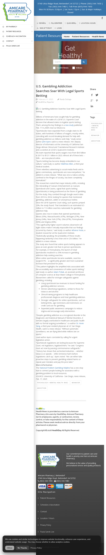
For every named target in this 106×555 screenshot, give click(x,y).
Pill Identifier (56, 23)
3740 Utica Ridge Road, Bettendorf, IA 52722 (58, 3)
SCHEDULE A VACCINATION (16, 36)
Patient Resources (80, 36)
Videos (79, 67)
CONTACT (10, 41)
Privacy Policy (45, 525)
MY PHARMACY (11, 27)
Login (59, 28)
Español (42, 23)
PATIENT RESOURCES (13, 31)
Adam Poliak (59, 272)
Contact (43, 511)
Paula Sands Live (47, 531)
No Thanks (22, 548)
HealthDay (57, 430)
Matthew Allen (67, 164)
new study (69, 125)
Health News (62, 67)
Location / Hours (88, 23)
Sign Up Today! (45, 28)
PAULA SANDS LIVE (13, 46)
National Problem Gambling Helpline (55, 368)
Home (67, 36)
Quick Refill (71, 23)
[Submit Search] (84, 61)
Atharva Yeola (77, 230)
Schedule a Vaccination (50, 505)
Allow (9, 548)
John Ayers (46, 141)
